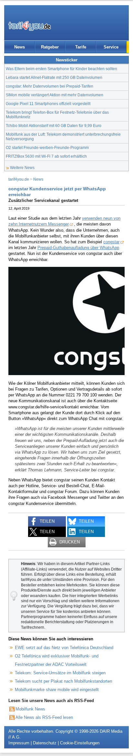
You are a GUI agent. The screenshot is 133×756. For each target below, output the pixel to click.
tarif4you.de (18, 179)
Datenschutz (44, 742)
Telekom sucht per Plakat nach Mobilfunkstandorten (63, 681)
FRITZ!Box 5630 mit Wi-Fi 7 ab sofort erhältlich (46, 156)
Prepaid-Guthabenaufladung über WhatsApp (78, 247)
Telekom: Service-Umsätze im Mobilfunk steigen (60, 672)
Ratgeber (50, 47)
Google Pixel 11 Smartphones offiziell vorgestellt (48, 103)
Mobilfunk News (30, 709)
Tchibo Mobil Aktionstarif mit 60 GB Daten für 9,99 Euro (53, 125)
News (19, 47)
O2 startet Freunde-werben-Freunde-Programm (47, 147)
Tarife (80, 47)
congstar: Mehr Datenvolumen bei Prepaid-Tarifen (49, 86)
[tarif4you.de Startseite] (29, 26)
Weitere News (22, 167)
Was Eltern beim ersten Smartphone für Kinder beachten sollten (61, 69)
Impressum (18, 742)
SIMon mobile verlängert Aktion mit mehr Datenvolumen (54, 95)
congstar (111, 241)
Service (111, 47)
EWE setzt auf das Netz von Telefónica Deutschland (64, 647)
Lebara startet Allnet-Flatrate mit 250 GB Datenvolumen (54, 77)
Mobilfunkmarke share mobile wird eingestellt (57, 689)
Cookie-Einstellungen (79, 742)
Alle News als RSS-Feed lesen (44, 717)
